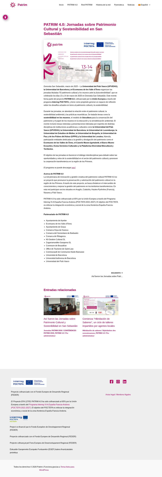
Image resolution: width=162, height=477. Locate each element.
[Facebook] (111, 382)
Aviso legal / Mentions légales (118, 395)
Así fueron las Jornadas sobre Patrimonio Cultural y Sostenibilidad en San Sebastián (60, 322)
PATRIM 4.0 (72, 5)
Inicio (61, 5)
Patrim (22, 5)
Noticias (131, 5)
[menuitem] (144, 5)
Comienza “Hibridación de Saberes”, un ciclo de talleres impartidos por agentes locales (99, 322)
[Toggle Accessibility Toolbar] (5, 17)
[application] (149, 5)
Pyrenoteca (119, 5)
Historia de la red (103, 5)
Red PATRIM (86, 5)
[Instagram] (118, 382)
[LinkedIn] (125, 382)
